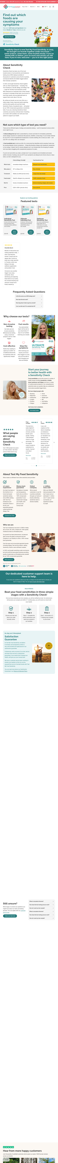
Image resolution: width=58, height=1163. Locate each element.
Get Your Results (9, 37)
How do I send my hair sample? (37, 908)
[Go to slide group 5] (38, 465)
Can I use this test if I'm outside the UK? (25, 306)
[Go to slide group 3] (34, 465)
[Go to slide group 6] (39, 465)
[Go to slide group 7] (41, 465)
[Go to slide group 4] (36, 465)
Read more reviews (10, 455)
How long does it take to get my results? (26, 302)
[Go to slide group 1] (31, 465)
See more (28, 453)
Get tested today (34, 410)
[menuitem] (38, 6)
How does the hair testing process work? (39, 904)
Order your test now (10, 916)
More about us (9, 559)
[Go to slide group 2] (33, 465)
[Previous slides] (22, 442)
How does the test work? (22, 299)
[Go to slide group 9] (44, 465)
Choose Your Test (9, 515)
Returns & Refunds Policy (20, 671)
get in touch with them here (37, 581)
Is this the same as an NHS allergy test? (25, 296)
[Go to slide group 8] (43, 465)
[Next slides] (54, 442)
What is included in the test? (36, 901)
